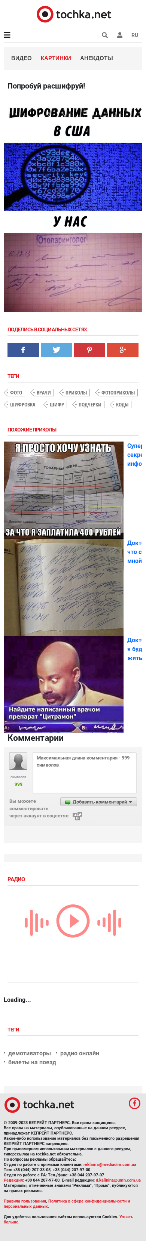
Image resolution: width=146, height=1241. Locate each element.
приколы (76, 392)
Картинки (56, 58)
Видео (21, 58)
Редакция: (14, 1180)
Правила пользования (25, 1201)
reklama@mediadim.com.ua (109, 1164)
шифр (57, 404)
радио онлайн (79, 1053)
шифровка (22, 404)
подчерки (90, 404)
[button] (119, 35)
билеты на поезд (32, 1062)
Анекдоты (96, 58)
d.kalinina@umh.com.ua (118, 1180)
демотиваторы (29, 1053)
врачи (44, 392)
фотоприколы (118, 392)
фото (16, 392)
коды (122, 404)
